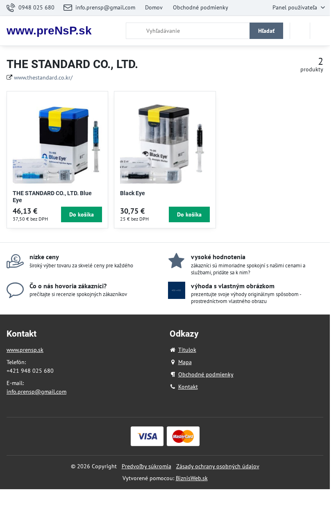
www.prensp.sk (25, 349)
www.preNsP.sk (49, 30)
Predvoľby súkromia (146, 466)
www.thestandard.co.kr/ (43, 77)
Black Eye (132, 193)
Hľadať (266, 30)
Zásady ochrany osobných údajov (217, 466)
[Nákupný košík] (300, 31)
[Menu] (320, 31)
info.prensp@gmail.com (36, 391)
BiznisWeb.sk (192, 478)
